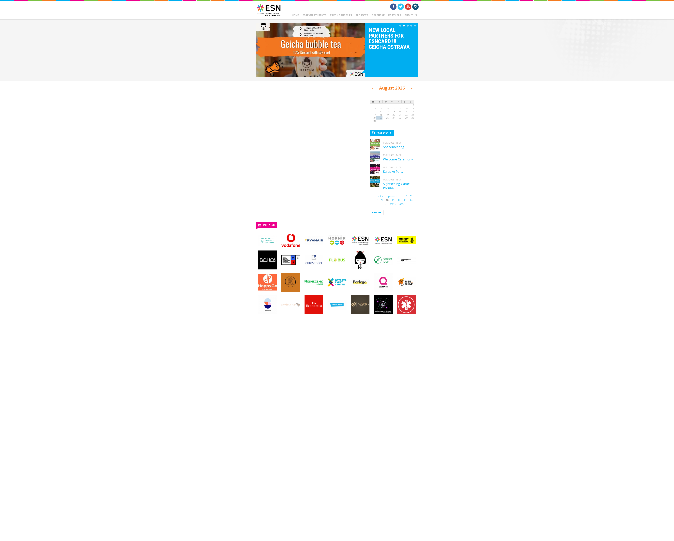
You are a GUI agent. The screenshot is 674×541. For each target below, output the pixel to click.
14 (411, 200)
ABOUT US (411, 15)
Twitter (401, 7)
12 (399, 200)
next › (392, 204)
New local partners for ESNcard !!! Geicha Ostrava (389, 38)
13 (405, 200)
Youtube (408, 7)
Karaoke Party (393, 171)
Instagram (415, 7)
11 (393, 200)
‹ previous (392, 196)
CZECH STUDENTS (341, 15)
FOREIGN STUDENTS (314, 15)
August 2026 (392, 88)
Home (295, 15)
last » (402, 204)
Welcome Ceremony (398, 159)
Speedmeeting (393, 147)
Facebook (393, 7)
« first (381, 196)
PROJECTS (361, 15)
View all (376, 212)
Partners (394, 15)
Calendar (378, 15)
